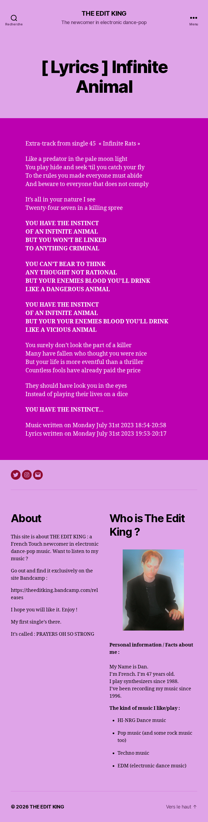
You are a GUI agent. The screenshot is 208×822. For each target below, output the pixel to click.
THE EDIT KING (104, 13)
